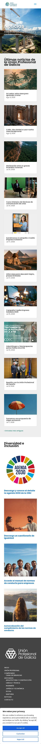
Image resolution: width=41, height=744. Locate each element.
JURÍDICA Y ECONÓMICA (15, 689)
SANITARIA (10, 694)
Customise (20, 734)
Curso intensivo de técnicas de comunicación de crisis (19, 203)
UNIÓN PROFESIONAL (11, 670)
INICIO (6, 668)
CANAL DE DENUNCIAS (14, 675)
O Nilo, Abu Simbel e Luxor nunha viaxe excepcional (20, 130)
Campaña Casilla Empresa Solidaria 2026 (17, 311)
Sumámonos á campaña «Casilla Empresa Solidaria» (20, 239)
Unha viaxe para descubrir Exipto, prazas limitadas (20, 275)
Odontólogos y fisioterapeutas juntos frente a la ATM (19, 347)
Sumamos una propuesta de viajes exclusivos (18, 419)
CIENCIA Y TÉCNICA (13, 683)
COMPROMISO (9, 673)
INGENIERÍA (10, 686)
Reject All (20, 739)
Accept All (20, 728)
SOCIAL (8, 691)
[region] (20, 726)
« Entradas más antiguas (13, 431)
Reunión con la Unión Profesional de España (20, 383)
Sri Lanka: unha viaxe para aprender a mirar (17, 94)
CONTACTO (8, 700)
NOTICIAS (7, 697)
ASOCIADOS (8, 678)
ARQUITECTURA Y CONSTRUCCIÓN (18, 680)
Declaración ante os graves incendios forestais (18, 167)
